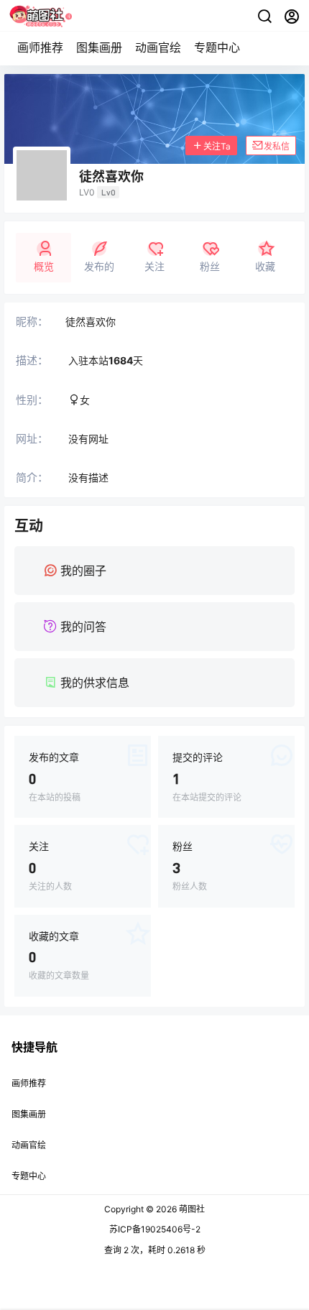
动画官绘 (158, 47)
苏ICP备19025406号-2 (154, 1229)
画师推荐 (40, 47)
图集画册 (99, 47)
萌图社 (191, 1209)
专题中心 (217, 47)
